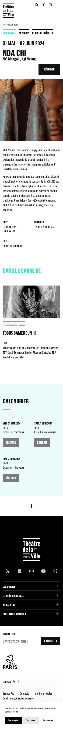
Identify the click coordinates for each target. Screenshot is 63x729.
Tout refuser (31, 720)
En (19, 681)
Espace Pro (8, 693)
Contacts (24, 693)
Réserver (49, 69)
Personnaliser (48, 720)
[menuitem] (31, 585)
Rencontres (9, 33)
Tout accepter (13, 720)
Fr (14, 681)
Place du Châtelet (42, 33)
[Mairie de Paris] (10, 668)
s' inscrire (48, 641)
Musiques (24, 33)
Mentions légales (43, 693)
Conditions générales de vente (18, 698)
